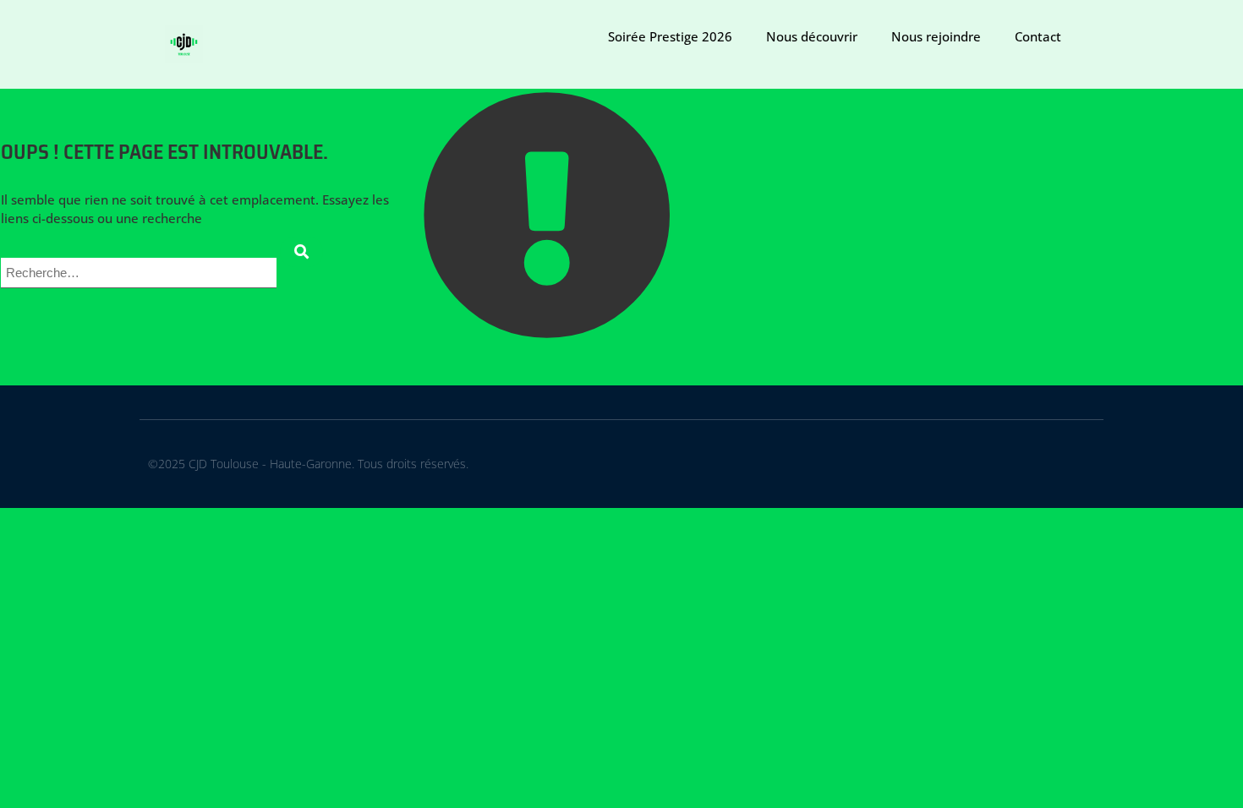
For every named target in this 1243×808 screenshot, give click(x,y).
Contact (1038, 36)
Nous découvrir (811, 36)
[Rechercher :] (140, 271)
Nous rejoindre (936, 36)
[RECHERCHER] (301, 252)
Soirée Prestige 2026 (670, 36)
